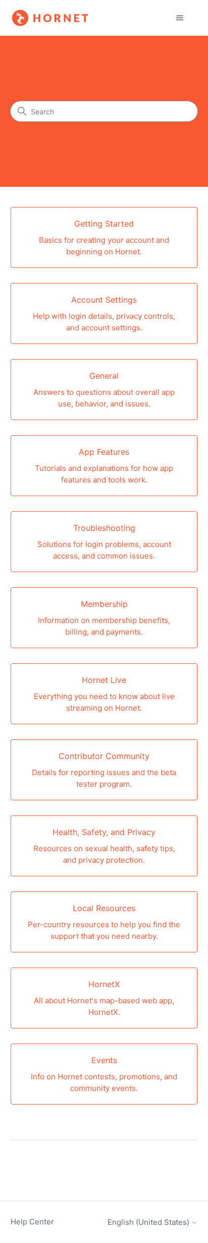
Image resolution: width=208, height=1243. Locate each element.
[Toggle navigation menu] (179, 18)
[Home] (50, 18)
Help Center (32, 1221)
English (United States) (149, 1222)
